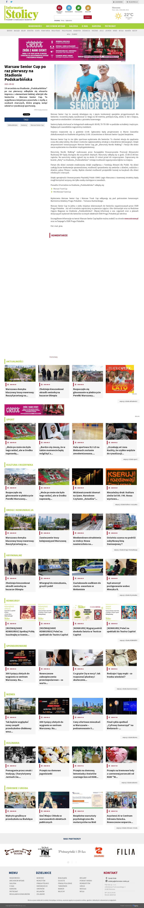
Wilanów (128, 31)
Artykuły (57, 20)
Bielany (23, 31)
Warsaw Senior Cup (37, 125)
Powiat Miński (45, 31)
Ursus (102, 31)
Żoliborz (74, 34)
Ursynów (108, 31)
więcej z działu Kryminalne (128, 595)
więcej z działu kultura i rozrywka (126, 504)
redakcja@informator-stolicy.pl (118, 881)
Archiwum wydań (55, 26)
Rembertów (77, 31)
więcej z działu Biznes (130, 737)
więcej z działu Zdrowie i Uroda (126, 828)
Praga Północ (56, 31)
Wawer (115, 31)
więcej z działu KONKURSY (128, 640)
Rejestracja (133, 2)
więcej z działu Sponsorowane (127, 689)
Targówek (95, 31)
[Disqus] (95, 269)
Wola (68, 34)
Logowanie (119, 2)
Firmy (62, 20)
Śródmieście (86, 31)
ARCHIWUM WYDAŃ (59, 12)
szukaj (87, 17)
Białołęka (17, 31)
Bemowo (9, 31)
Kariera (96, 26)
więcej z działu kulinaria (129, 783)
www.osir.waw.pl (131, 218)
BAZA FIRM (88, 11)
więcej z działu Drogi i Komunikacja (125, 550)
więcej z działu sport (130, 459)
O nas (85, 26)
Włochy (134, 31)
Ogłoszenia (68, 20)
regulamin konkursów (19, 894)
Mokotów (30, 31)
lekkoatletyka (12, 125)
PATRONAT (110, 26)
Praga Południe (67, 31)
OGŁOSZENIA (78, 11)
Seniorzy (24, 125)
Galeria (73, 26)
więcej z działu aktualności (128, 401)
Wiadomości (35, 26)
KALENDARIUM (69, 11)
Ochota (37, 31)
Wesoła (121, 31)
